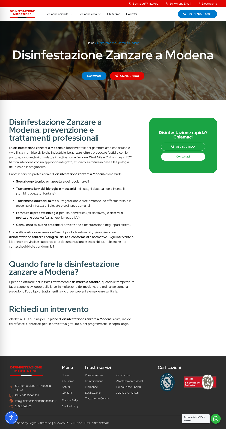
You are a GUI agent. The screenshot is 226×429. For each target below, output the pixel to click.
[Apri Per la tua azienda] (71, 14)
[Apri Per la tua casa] (100, 14)
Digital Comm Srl (40, 423)
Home (90, 43)
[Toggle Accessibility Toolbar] (11, 418)
